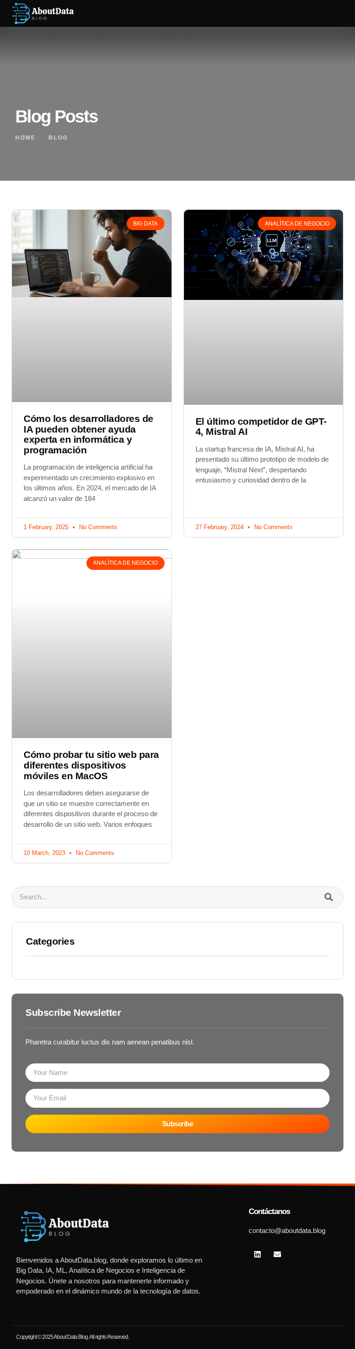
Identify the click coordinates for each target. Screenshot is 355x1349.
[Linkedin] (257, 1254)
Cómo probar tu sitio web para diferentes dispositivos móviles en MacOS (91, 765)
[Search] (328, 897)
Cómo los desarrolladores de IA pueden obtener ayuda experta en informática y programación (88, 434)
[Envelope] (277, 1254)
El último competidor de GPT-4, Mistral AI (261, 426)
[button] (320, 13)
